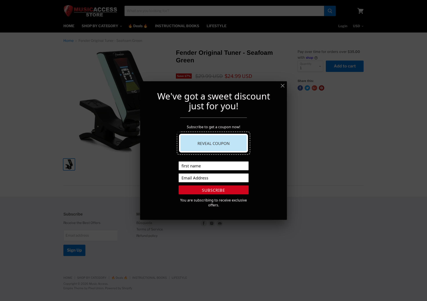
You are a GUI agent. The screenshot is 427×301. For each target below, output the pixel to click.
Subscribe (213, 190)
